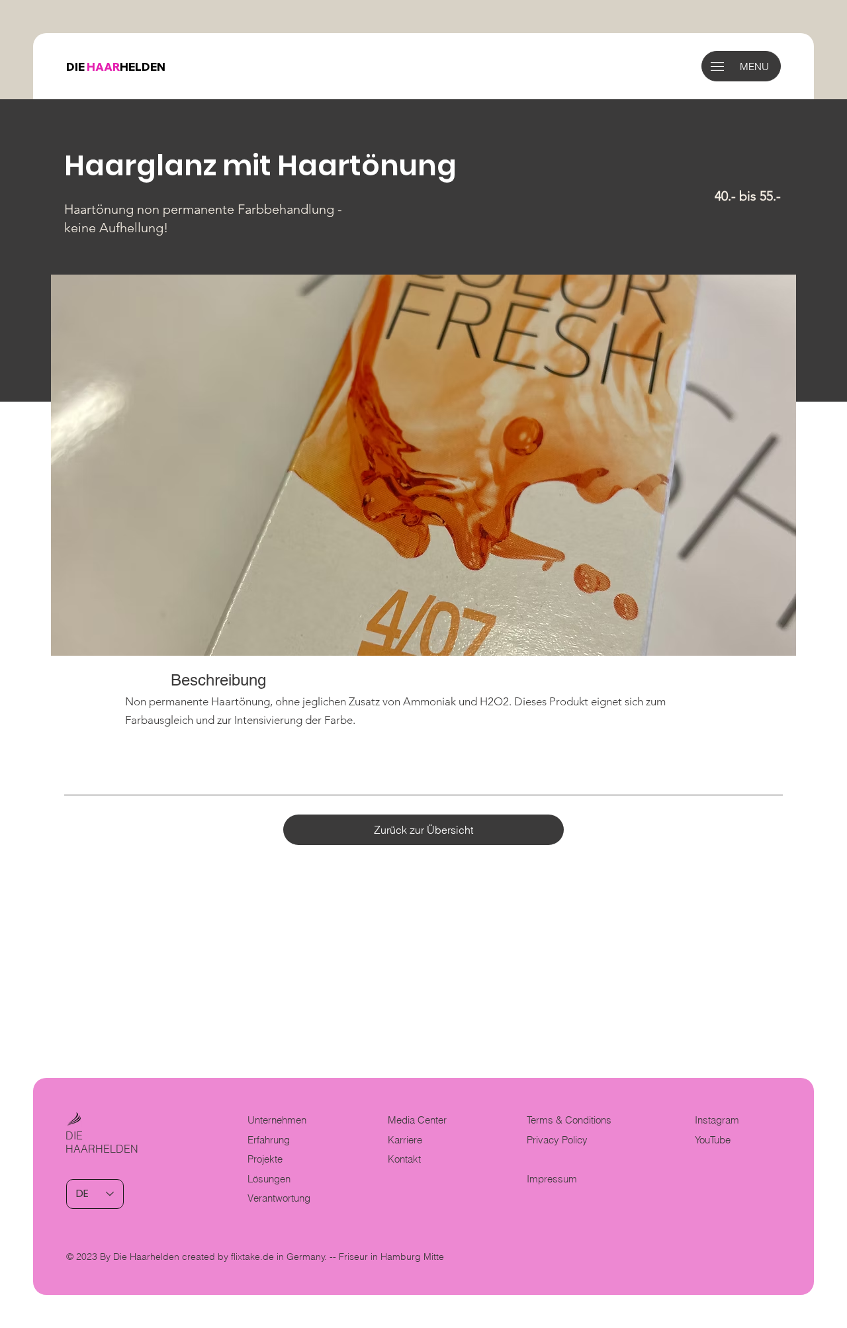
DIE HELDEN (115, 66)
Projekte (265, 1159)
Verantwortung (278, 1198)
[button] (717, 66)
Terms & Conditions (570, 1120)
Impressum (552, 1179)
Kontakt (404, 1159)
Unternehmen (276, 1120)
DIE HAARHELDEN (102, 1142)
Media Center (417, 1120)
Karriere (405, 1140)
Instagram (717, 1120)
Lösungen (268, 1179)
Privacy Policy (557, 1140)
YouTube (713, 1140)
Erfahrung (268, 1140)
